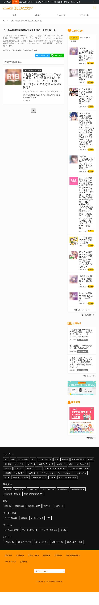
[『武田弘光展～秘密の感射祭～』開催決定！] (73, 279)
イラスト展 (56, 2)
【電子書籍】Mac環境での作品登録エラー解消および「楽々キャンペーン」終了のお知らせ (80, 333)
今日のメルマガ (80, 473)
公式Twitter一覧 (57, 542)
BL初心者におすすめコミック (55, 468)
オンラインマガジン (25, 542)
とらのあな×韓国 (82, 464)
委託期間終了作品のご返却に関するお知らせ (80, 347)
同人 (6, 459)
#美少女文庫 (23, 50)
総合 (14, 15)
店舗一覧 (8, 506)
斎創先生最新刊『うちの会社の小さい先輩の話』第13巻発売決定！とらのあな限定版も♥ (86, 259)
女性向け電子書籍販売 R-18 (33, 494)
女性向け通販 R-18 (47, 489)
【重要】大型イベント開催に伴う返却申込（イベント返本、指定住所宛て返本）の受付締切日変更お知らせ (80, 362)
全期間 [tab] (73, 41)
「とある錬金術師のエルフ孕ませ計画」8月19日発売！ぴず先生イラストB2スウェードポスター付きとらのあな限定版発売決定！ (42, 81)
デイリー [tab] (74, 38)
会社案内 (20, 555)
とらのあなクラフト (11, 530)
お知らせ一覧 (9, 542)
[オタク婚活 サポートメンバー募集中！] (81, 418)
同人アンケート (33, 473)
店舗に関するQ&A (34, 506)
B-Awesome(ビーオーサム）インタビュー (56, 473)
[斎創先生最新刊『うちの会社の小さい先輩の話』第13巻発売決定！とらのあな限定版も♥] (73, 255)
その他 (90, 459)
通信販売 (65, 459)
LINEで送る (58, 55)
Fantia (7, 477)
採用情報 (46, 555)
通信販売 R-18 (19, 489)
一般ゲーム (19, 468)
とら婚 (38, 2)
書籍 (13, 459)
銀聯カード (59, 506)
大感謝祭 (8, 473)
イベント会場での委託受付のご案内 (85, 240)
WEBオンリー (46, 2)
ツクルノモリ (19, 473)
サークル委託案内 (11, 518)
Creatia (52, 477)
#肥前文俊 (32, 50)
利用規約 (58, 555)
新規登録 (24, 518)
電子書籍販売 (62, 489)
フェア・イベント (45, 459)
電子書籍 (64, 2)
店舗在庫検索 (19, 506)
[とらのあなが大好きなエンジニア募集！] (81, 432)
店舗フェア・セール (46, 464)
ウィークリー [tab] (85, 38)
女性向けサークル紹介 (65, 464)
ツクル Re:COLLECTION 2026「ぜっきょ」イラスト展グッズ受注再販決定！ (87, 162)
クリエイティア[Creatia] (49, 530)
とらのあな (7, 2)
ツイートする (43, 55)
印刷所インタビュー (39, 477)
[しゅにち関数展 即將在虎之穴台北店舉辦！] (73, 296)
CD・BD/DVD (23, 459)
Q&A (48, 518)
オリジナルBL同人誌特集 (67, 477)
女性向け (38, 15)
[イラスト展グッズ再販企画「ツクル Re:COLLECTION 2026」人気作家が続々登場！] (73, 92)
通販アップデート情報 (20, 477)
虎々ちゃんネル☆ (41, 542)
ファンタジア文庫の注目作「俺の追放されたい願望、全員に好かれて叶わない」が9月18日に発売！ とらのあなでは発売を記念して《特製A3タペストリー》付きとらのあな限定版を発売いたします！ (86, 130)
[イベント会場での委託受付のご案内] (73, 241)
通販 (20, 2)
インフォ (15, 2)
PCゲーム (8, 468)
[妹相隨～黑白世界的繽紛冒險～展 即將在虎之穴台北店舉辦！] (73, 73)
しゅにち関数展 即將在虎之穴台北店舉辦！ (86, 297)
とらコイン (31, 2)
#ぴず (15, 50)
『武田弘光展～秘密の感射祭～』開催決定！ (85, 280)
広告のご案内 (33, 555)
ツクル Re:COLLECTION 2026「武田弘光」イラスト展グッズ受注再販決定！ (87, 54)
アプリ (39, 468)
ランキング (61, 15)
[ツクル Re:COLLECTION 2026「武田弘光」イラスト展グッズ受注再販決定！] (73, 51)
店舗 (24, 2)
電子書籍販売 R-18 (77, 489)
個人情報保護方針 (73, 555)
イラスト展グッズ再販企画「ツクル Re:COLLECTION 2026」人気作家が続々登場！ (87, 96)
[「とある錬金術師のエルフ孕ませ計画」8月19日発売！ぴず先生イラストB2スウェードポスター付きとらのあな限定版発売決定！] (13, 77)
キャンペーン (19, 464)
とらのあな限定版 (78, 459)
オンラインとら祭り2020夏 (78, 468)
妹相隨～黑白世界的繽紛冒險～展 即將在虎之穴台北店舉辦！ (86, 75)
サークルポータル (74, 2)
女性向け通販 (33, 489)
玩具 (33, 459)
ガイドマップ (10, 562)
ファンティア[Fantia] (29, 530)
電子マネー (48, 506)
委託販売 (8, 555)
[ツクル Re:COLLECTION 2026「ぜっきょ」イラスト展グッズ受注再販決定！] (73, 159)
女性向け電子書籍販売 (12, 494)
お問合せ (23, 562)
